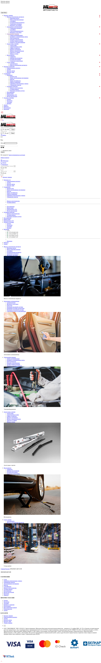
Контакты (6, 109)
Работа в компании (15, 82)
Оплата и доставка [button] (9, 222)
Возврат (9, 103)
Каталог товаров (8, 15)
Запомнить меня (7, 150)
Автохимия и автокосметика (14, 26)
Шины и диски (14, 53)
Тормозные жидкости (16, 24)
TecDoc (9, 69)
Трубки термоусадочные (16, 41)
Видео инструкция (12, 96)
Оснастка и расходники (16, 61)
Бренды (12, 79)
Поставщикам (10, 92)
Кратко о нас (13, 76)
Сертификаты (7, 586)
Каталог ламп (10, 72)
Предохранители (14, 38)
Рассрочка (9, 100)
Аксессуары (13, 45)
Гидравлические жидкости (17, 22)
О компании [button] (7, 187)
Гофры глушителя (15, 48)
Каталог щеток (11, 71)
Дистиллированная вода (16, 31)
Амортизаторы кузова (16, 46)
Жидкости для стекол (15, 32)
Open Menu (4, 12)
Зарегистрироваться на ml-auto (17, 155)
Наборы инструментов (16, 58)
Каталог (7, 569)
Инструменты (10, 55)
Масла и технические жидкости (15, 17)
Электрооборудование (13, 34)
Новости (6, 106)
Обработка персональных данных (19, 83)
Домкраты (13, 56)
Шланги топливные (15, 49)
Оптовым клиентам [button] (9, 212)
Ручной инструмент (15, 59)
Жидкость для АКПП (16, 25)
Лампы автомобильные (16, 35)
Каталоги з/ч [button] (7, 180)
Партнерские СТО (12, 95)
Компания (9, 75)
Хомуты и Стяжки (15, 52)
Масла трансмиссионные (17, 19)
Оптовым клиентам (12, 86)
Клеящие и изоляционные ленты (19, 36)
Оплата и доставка (9, 97)
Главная (3, 569)
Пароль (3, 145)
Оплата (9, 99)
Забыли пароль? (5, 157)
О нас (5, 579)
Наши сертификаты (15, 80)
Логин (2, 143)
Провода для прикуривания (17, 42)
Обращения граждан (15, 85)
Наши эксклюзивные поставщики (19, 78)
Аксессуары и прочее (12, 44)
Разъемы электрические (16, 39)
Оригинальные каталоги (13, 68)
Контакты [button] (6, 229)
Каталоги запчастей (9, 66)
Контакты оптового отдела (17, 90)
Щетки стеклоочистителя (17, 51)
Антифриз (13, 21)
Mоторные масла (14, 18)
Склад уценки (11, 62)
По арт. (6, 133)
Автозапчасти (14, 63)
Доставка (9, 102)
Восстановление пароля (10, 607)
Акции (5, 105)
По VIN (6, 129)
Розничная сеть (8, 609)
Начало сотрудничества (16, 88)
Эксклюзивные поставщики (11, 583)
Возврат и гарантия (9, 604)
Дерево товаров (8, 623)
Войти (2, 152)
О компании (7, 73)
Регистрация (7, 107)
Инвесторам (10, 93)
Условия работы (14, 89)
